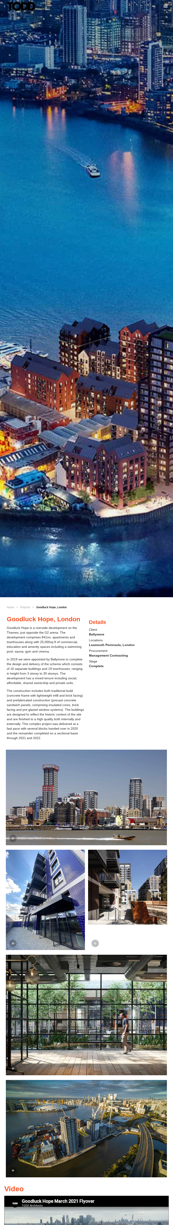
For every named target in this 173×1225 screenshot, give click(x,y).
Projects (25, 607)
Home (10, 607)
